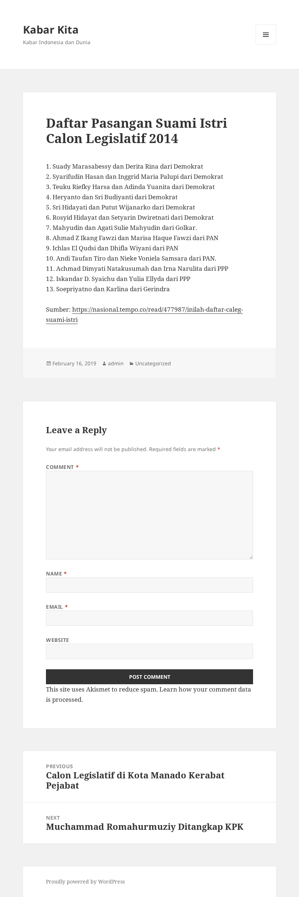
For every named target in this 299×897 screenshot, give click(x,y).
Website (57, 639)
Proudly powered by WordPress (85, 881)
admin (116, 363)
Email (57, 606)
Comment (62, 466)
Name (56, 573)
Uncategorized (153, 363)
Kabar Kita (51, 29)
